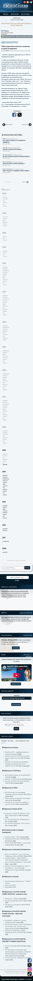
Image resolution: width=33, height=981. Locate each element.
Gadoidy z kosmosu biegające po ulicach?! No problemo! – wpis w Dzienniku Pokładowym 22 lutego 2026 (17, 868)
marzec (5, 491)
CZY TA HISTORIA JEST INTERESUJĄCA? (17, 819)
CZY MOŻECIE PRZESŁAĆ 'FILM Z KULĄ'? (17, 823)
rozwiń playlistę (16, 704)
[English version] (24, 2)
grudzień (5, 475)
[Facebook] (14, 115)
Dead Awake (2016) (10, 887)
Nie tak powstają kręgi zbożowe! (14, 901)
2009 (4, 548)
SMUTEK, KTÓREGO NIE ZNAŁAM (15, 779)
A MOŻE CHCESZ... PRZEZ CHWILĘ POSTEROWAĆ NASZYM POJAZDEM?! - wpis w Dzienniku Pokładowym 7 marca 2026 (18, 860)
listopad (5, 477)
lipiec (4, 484)
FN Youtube (27, 655)
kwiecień (5, 489)
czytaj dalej (16, 648)
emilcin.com (28, 612)
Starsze (24, 182)
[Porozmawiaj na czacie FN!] (31, 2)
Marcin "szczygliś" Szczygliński (22, 973)
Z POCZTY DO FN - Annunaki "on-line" (16, 958)
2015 (4, 450)
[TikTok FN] (30, 974)
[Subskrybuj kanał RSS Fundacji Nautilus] (27, 2)
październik (6, 479)
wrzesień (5, 480)
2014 (4, 472)
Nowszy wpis (8, 124)
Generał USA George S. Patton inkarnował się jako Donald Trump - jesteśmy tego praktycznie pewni (18, 926)
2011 (4, 538)
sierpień (5, 482)
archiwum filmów (15, 684)
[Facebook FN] (30, 960)
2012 (4, 525)
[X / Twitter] (20, 115)
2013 (4, 502)
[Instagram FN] (30, 969)
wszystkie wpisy (27, 635)
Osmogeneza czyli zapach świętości (15, 904)
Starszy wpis (25, 124)
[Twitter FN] (30, 965)
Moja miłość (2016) (10, 885)
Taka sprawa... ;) (9, 898)
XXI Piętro (5, 31)
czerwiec (5, 486)
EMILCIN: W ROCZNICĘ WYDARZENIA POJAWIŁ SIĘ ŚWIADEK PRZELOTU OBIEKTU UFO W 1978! (16, 764)
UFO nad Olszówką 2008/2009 (14, 946)
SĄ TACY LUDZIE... (10, 837)
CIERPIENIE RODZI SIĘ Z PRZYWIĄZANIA (17, 839)
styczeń (5, 494)
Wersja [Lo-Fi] (3, 969)
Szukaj (17, 580)
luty (4, 493)
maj (4, 487)
